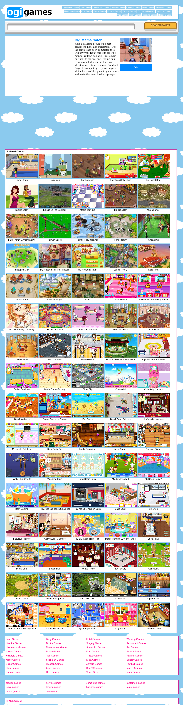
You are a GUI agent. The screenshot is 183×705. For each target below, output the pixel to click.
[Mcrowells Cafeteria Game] (22, 435)
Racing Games (164, 15)
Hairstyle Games (14, 655)
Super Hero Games (100, 8)
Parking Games (135, 655)
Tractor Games (94, 655)
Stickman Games (55, 659)
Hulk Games (52, 672)
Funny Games (99, 11)
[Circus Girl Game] (120, 375)
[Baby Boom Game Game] (87, 465)
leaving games (53, 687)
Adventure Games (163, 8)
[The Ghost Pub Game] (153, 614)
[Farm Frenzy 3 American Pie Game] (22, 226)
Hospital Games (14, 643)
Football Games (135, 664)
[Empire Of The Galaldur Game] (55, 196)
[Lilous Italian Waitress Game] (153, 405)
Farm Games (12, 639)
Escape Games (129, 11)
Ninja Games (93, 659)
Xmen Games (53, 668)
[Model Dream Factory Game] (55, 375)
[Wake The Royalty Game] (22, 465)
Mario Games (13, 659)
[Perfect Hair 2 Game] (87, 345)
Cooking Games (118, 8)
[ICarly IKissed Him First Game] (87, 525)
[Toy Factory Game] (120, 554)
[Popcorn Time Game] (153, 584)
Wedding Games (135, 639)
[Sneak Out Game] (153, 226)
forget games (133, 687)
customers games (136, 683)
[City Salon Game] (120, 614)
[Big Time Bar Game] (120, 196)
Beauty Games (134, 651)
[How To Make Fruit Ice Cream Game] (120, 345)
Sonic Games (93, 672)
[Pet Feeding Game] (153, 554)
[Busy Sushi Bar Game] (55, 435)
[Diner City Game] (87, 375)
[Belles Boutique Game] (22, 375)
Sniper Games (13, 664)
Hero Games (12, 668)
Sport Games (135, 15)
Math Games (133, 672)
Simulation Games (95, 647)
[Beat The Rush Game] (55, 345)
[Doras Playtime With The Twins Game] (120, 525)
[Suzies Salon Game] (22, 196)
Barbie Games (53, 651)
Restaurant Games (136, 643)
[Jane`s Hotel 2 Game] (153, 315)
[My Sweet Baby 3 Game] (120, 465)
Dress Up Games (163, 11)
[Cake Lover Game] (120, 495)
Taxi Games (52, 655)
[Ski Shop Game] (153, 495)
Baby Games (53, 639)
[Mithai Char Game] (22, 554)
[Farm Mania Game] (22, 584)
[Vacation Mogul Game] (55, 285)
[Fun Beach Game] (87, 405)
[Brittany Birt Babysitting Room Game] (153, 285)
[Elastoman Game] (55, 166)
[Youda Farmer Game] (153, 196)
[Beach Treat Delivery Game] (120, 405)
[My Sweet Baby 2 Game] (153, 465)
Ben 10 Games (94, 668)
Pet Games (132, 647)
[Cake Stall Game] (120, 584)
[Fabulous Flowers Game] (22, 525)
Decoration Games (71, 8)
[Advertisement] (35, 63)
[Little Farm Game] (153, 255)
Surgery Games (94, 643)
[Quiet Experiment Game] (87, 614)
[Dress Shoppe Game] (120, 285)
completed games (95, 683)
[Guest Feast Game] (153, 525)
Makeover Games (72, 11)
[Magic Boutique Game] (87, 196)
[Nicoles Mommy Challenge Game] (22, 315)
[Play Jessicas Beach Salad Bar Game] (55, 495)
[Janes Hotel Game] (22, 345)
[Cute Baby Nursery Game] (153, 375)
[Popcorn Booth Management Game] (22, 614)
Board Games (148, 8)
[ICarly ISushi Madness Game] (55, 525)
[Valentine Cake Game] (55, 465)
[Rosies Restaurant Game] (87, 315)
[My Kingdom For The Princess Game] (55, 255)
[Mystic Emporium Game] (87, 435)
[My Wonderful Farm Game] (87, 255)
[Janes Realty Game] (120, 255)
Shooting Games (149, 15)
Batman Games (14, 672)
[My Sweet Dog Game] (153, 166)
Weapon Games (54, 664)
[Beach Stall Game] (55, 554)
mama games (13, 691)
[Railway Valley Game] (55, 226)
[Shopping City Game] (22, 255)
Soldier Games (134, 659)
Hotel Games (93, 639)
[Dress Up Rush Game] (120, 315)
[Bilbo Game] (87, 285)
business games (94, 687)
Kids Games (86, 11)
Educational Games (146, 11)
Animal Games (13, 651)
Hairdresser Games (16, 647)
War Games (122, 15)
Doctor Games (53, 643)
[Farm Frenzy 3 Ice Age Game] (87, 226)
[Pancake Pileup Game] (153, 435)
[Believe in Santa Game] (55, 315)
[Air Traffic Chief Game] (87, 584)
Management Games (57, 647)
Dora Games (92, 651)
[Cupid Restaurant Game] (55, 614)
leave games (12, 687)
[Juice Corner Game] (120, 435)
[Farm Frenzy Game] (120, 226)
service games (53, 683)
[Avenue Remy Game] (87, 554)
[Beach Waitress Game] (22, 405)
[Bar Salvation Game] (87, 166)
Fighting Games (114, 11)
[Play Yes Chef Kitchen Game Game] (87, 495)
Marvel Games (134, 668)
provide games (13, 683)
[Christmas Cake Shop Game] (120, 166)
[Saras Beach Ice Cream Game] (55, 405)
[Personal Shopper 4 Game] (55, 584)
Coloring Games (133, 8)
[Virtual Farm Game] (22, 285)
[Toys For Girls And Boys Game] (153, 345)
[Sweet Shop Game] (22, 166)
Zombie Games (94, 664)
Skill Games (86, 8)
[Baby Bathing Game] (22, 495)
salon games (52, 691)
